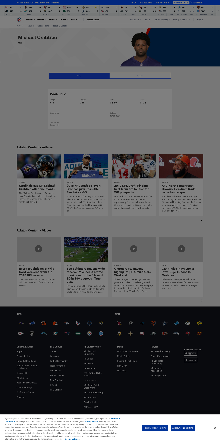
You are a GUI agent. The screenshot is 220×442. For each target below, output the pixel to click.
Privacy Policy (91, 421)
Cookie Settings (72, 439)
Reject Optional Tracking (155, 428)
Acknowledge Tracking (182, 428)
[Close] (215, 427)
